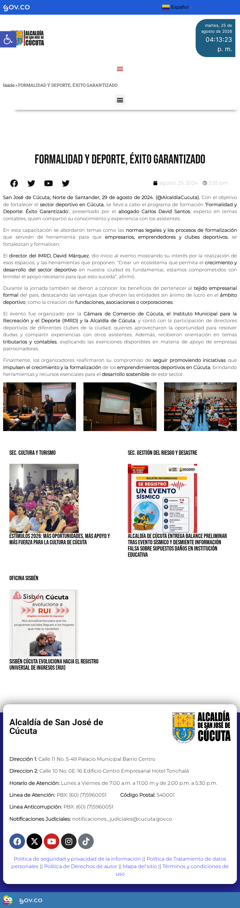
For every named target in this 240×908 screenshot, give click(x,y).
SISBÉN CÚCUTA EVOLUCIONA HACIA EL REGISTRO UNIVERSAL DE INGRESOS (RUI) (53, 665)
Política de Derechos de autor (80, 866)
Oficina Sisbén (23, 578)
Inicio (8, 85)
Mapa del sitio (140, 866)
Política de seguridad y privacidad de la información (77, 859)
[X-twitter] (34, 841)
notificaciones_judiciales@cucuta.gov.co (122, 819)
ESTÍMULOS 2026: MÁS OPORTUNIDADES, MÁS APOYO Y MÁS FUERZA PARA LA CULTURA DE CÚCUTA (59, 539)
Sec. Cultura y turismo (32, 453)
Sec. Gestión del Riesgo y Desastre (162, 453)
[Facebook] (17, 841)
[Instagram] (69, 841)
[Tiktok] (86, 841)
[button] (8, 39)
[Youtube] (51, 841)
